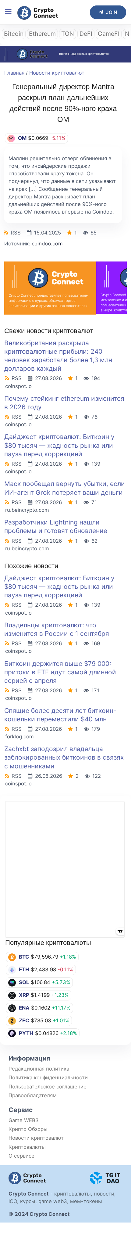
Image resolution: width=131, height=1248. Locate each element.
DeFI (86, 33)
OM (22, 138)
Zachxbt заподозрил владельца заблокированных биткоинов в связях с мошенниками (64, 757)
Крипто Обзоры (28, 1129)
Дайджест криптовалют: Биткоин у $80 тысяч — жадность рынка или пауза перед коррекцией (59, 445)
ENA (24, 1008)
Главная (14, 73)
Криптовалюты (27, 1147)
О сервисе (21, 1156)
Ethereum (42, 33)
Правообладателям (33, 1095)
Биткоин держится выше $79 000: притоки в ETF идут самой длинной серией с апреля (60, 672)
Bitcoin (13, 33)
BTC (24, 957)
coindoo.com (47, 244)
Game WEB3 (24, 1120)
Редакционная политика (39, 1069)
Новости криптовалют (56, 73)
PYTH (26, 1033)
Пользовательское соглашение (48, 1087)
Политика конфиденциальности (48, 1077)
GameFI (108, 33)
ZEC (24, 1020)
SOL (24, 982)
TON (67, 33)
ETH (24, 969)
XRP (24, 995)
